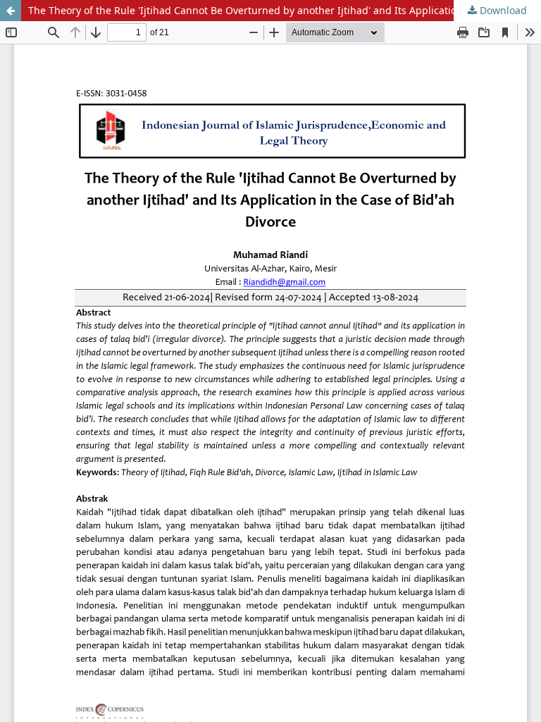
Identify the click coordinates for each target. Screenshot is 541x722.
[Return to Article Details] (10, 10)
